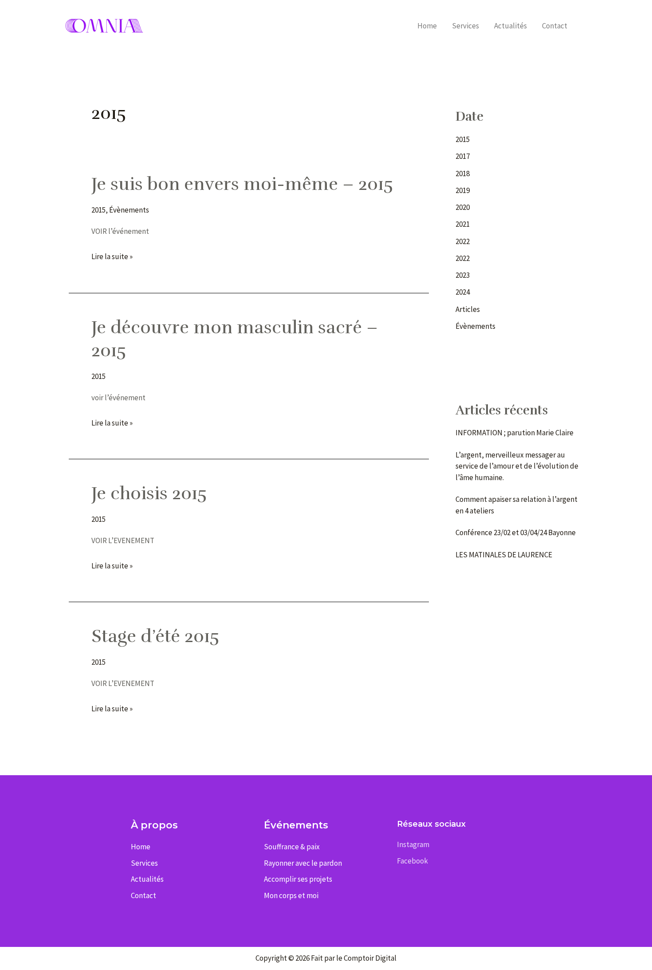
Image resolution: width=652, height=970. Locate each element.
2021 (463, 224)
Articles (468, 309)
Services (465, 26)
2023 (463, 275)
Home (427, 26)
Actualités (510, 26)
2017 (463, 156)
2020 (463, 207)
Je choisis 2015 (149, 493)
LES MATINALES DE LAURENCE (504, 555)
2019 (463, 190)
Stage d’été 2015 (155, 636)
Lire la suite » (112, 257)
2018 (463, 173)
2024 (463, 292)
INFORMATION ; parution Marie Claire (515, 433)
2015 (98, 210)
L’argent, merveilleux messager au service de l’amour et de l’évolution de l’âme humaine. (517, 466)
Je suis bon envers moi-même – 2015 (242, 184)
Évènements (129, 210)
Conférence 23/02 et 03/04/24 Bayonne (516, 532)
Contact (554, 26)
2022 (463, 241)
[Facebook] (588, 26)
